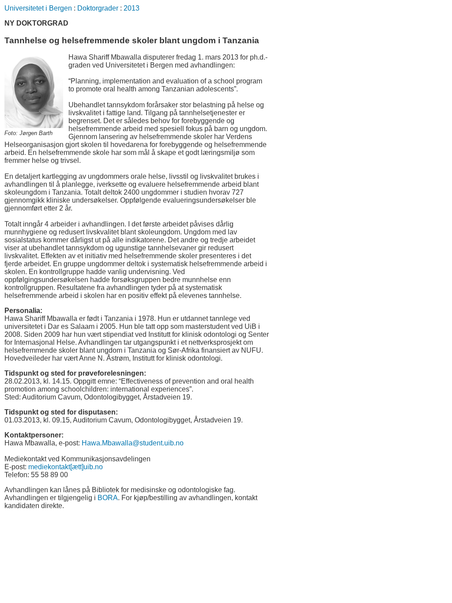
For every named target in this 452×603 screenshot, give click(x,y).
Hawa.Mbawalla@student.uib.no (133, 443)
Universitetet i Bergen (38, 8)
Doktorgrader (97, 8)
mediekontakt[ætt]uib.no (65, 467)
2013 (131, 8)
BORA (108, 497)
